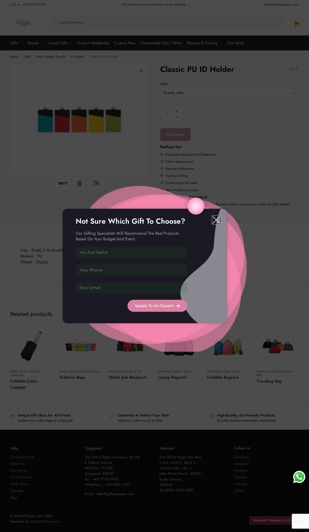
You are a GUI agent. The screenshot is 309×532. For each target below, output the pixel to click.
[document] (154, 266)
